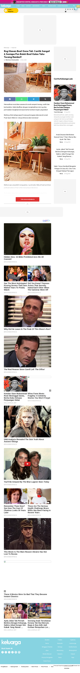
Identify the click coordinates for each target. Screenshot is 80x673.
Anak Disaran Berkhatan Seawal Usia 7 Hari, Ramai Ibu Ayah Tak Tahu (65, 137)
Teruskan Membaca (27, 199)
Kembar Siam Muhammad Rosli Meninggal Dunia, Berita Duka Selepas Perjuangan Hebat (64, 106)
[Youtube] (16, 652)
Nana (61, 142)
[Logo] (6, 5)
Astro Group (66, 668)
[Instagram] (68, 9)
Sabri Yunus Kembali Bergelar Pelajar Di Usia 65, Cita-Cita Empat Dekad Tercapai (65, 168)
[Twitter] (70, 9)
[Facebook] (66, 9)
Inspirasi (14, 47)
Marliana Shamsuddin (12, 60)
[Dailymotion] (66, 12)
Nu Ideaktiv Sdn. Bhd (68, 665)
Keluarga (6, 47)
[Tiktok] (72, 9)
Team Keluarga (58, 112)
